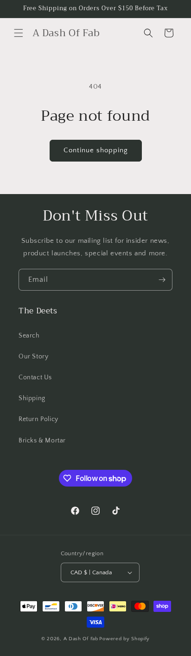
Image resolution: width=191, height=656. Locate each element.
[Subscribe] (162, 280)
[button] (18, 33)
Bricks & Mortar (42, 440)
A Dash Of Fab (81, 639)
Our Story (33, 356)
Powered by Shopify (124, 639)
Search (29, 335)
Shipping (32, 398)
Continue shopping (96, 150)
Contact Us (35, 377)
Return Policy (38, 419)
